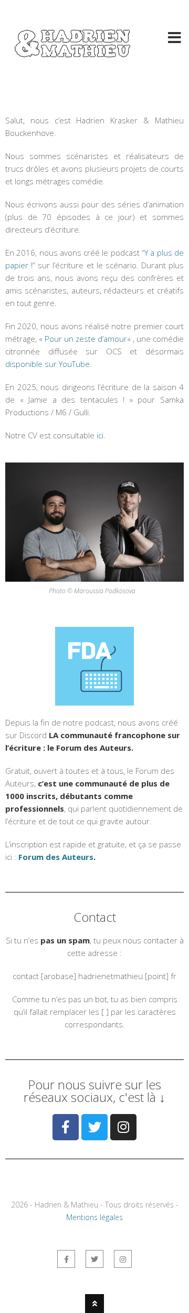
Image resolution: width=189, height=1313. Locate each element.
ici (100, 435)
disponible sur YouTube (47, 364)
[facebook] (66, 1259)
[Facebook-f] (65, 1127)
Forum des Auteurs (55, 857)
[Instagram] (123, 1127)
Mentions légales (94, 1217)
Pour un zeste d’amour (86, 338)
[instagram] (123, 1259)
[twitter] (94, 1259)
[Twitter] (94, 1127)
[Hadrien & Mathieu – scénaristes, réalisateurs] (73, 62)
